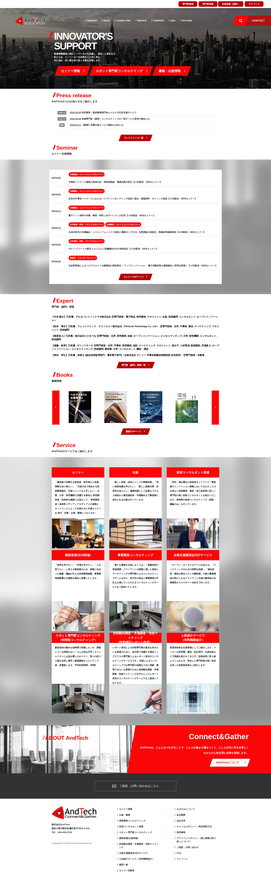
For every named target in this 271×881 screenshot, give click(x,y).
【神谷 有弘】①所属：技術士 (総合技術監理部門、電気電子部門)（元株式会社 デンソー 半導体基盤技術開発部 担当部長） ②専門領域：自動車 (128, 355)
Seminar (91, 20)
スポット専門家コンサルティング (135, 832)
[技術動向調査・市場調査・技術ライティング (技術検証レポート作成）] (135, 698)
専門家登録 (207, 4)
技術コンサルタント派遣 (193, 472)
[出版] (135, 533)
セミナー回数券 (127, 870)
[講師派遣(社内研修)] (78, 616)
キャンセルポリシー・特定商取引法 (194, 826)
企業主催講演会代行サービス (193, 555)
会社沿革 (181, 820)
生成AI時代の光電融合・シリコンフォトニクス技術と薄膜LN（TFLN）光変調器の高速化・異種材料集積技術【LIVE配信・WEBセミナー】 (137, 232)
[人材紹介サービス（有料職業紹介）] (193, 698)
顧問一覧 (123, 864)
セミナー (78, 472)
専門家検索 (187, 4)
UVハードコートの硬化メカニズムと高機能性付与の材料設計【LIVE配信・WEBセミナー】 (113, 248)
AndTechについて (227, 762)
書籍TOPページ (133, 431)
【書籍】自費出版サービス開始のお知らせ (96, 125)
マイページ (254, 4)
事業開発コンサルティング (135, 555)
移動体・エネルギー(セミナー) (83, 258)
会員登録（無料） (230, 4)
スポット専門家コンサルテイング (119, 71)
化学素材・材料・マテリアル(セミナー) (86, 224)
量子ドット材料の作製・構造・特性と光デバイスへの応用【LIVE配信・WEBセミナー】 (112, 215)
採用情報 (181, 832)
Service (142, 20)
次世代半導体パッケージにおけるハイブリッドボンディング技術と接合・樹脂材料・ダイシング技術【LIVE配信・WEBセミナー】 (133, 198)
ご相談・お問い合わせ (188, 847)
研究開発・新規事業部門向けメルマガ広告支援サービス (103, 112)
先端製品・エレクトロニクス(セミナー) (86, 174)
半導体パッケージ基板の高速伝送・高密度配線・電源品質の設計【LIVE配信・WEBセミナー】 (115, 182)
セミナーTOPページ (133, 277)
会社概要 (181, 815)
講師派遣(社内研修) (78, 555)
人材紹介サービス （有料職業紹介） (193, 638)
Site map (186, 20)
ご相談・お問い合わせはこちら (139, 786)
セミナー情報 (70, 71)
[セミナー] (78, 533)
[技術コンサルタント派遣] (193, 533)
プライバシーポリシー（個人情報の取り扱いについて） (196, 840)
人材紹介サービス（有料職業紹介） (136, 859)
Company (158, 20)
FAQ (179, 853)
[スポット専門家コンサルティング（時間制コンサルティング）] (78, 698)
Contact (258, 20)
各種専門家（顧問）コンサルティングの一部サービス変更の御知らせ (110, 119)
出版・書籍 (124, 815)
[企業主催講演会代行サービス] (193, 616)
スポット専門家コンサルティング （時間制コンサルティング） (78, 638)
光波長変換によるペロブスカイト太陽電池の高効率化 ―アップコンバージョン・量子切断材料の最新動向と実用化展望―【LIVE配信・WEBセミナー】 (143, 265)
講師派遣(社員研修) (128, 838)
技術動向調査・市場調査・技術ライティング (139, 845)
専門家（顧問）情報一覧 (134, 365)
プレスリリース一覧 (133, 138)
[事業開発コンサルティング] (135, 616)
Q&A (172, 20)
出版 (135, 472)
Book (106, 20)
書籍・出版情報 (170, 71)
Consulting (123, 20)
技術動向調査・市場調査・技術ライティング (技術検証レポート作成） (135, 637)
